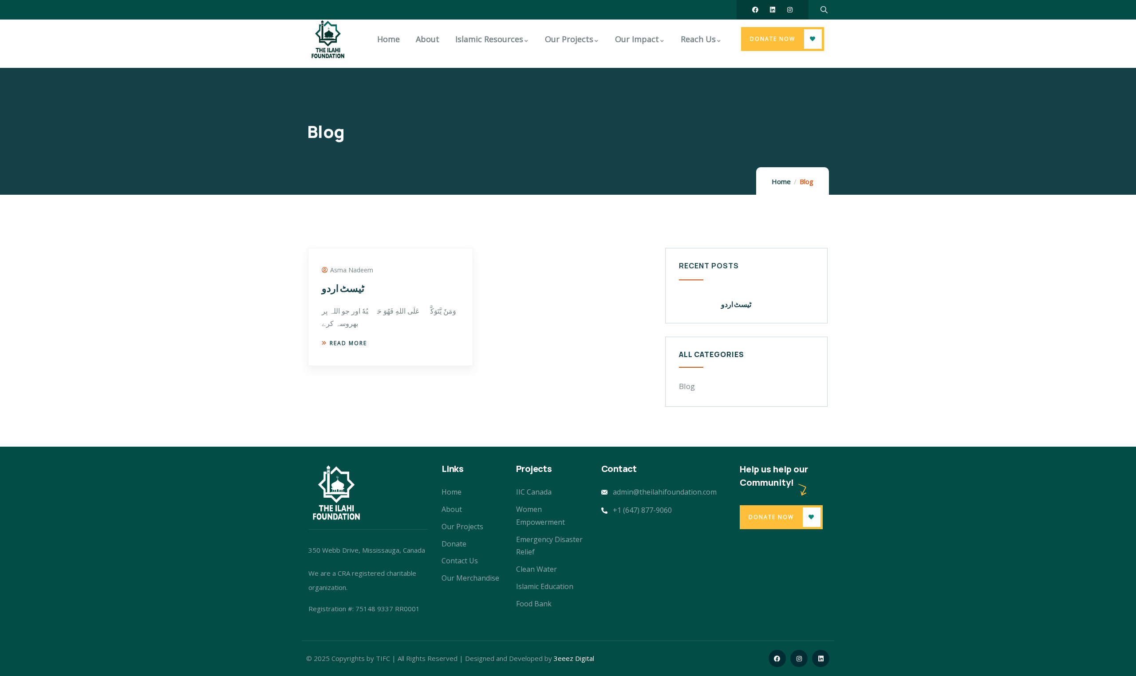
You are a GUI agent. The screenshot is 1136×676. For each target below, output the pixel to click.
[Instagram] (790, 10)
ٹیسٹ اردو (343, 288)
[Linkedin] (772, 10)
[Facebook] (755, 10)
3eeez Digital (574, 658)
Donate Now (772, 39)
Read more (348, 343)
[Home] (327, 39)
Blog (687, 386)
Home (781, 181)
